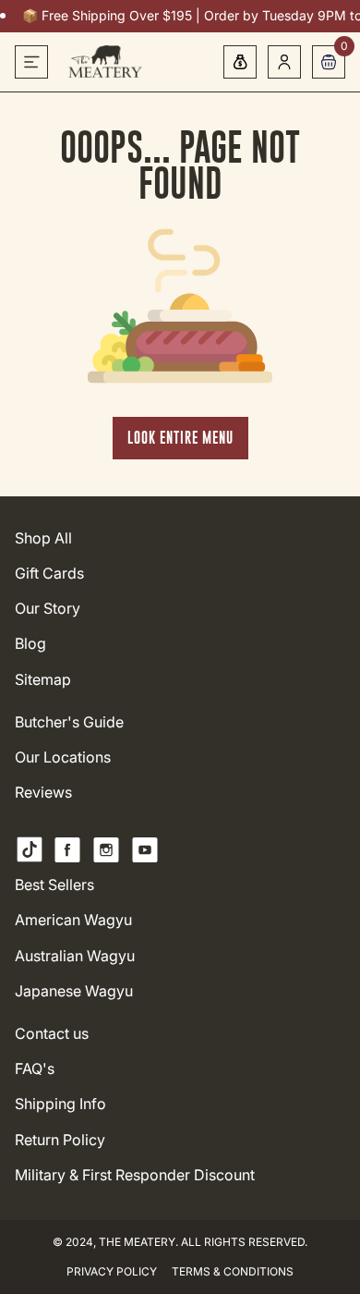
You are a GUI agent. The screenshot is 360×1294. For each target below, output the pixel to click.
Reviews (43, 792)
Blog (30, 644)
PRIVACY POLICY (111, 1271)
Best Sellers (54, 885)
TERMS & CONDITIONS (233, 1271)
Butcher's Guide (69, 722)
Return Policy (60, 1140)
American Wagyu (73, 920)
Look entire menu (180, 437)
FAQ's (34, 1069)
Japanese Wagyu (74, 991)
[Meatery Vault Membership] (240, 62)
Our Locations (63, 757)
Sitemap (43, 680)
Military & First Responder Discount (135, 1175)
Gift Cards (49, 573)
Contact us (52, 1034)
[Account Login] (284, 62)
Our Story (47, 608)
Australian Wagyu (75, 956)
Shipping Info (60, 1104)
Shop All (43, 538)
